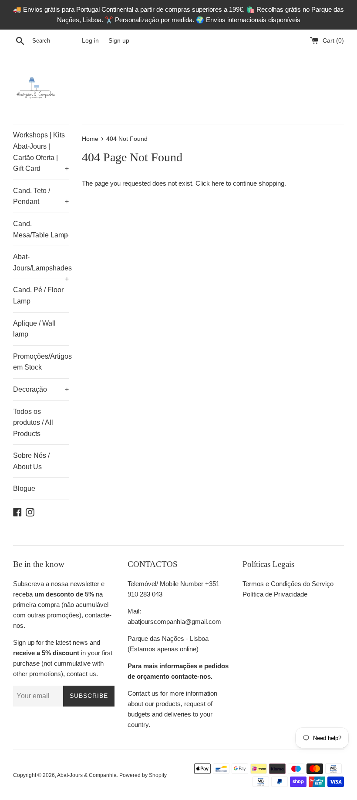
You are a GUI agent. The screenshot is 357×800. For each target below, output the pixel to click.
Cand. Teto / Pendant (41, 196)
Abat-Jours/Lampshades (41, 266)
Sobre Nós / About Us (31, 461)
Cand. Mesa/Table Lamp (41, 229)
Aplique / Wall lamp (34, 329)
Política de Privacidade (274, 594)
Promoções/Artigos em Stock (41, 362)
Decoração (41, 389)
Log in (90, 40)
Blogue (24, 488)
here (218, 183)
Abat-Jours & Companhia (87, 775)
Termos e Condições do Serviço (287, 583)
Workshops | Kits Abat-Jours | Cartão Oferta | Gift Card (41, 151)
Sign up (118, 40)
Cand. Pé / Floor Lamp (38, 295)
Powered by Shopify (143, 775)
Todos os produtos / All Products (33, 422)
